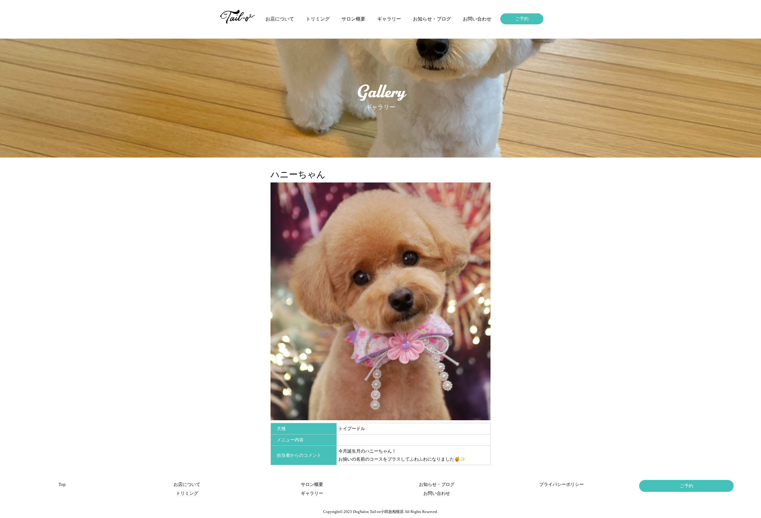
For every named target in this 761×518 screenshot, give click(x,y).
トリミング (318, 18)
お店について (279, 18)
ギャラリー (389, 18)
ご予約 (522, 18)
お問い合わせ (477, 18)
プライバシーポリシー (561, 484)
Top (62, 484)
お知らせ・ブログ (432, 18)
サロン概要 (353, 18)
